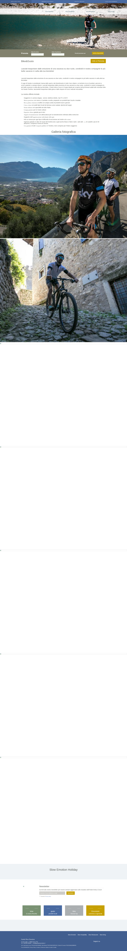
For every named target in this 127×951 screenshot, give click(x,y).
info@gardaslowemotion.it (39, 943)
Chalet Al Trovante (79, 1)
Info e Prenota (98, 61)
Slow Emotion (49, 11)
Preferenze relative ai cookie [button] (47, 947)
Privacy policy (48, 896)
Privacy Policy (33, 947)
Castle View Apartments (111, 1)
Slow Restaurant (90, 11)
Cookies (38, 947)
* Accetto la (42, 896)
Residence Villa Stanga (48, 1)
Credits (54, 947)
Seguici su (96, 941)
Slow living (111, 11)
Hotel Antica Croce (16, 1)
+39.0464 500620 (27, 943)
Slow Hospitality (69, 11)
